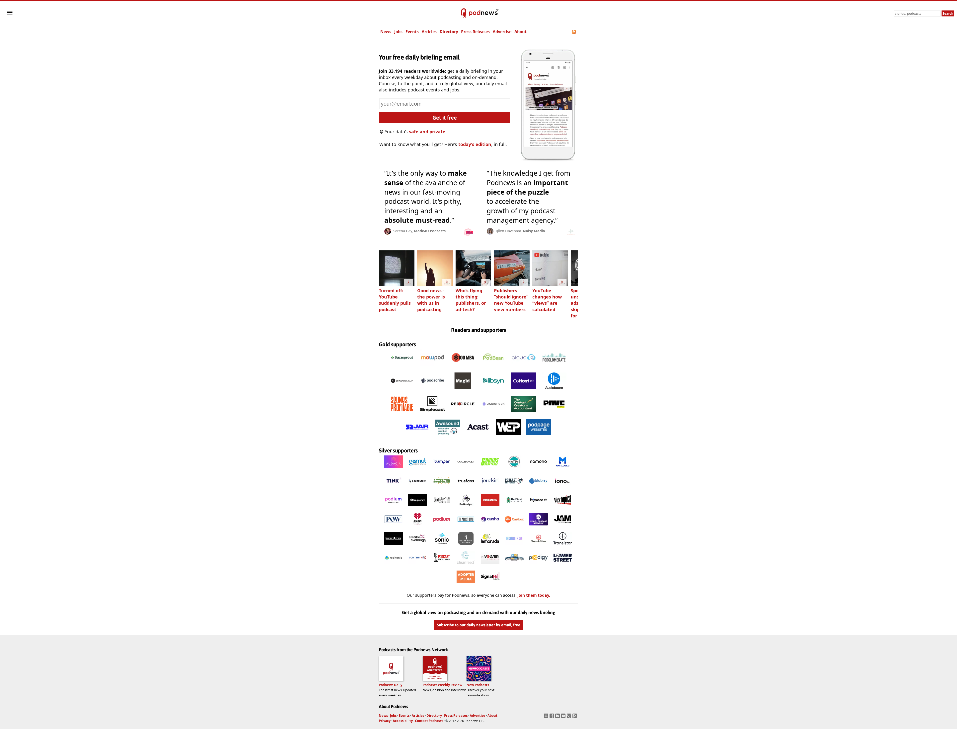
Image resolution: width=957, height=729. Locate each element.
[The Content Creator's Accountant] (523, 413)
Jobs (398, 31)
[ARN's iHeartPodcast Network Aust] (417, 526)
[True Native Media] (514, 469)
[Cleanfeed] (466, 565)
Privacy (385, 721)
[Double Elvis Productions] (393, 546)
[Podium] (393, 507)
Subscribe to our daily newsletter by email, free (478, 625)
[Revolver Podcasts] (490, 565)
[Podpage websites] (539, 436)
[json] (569, 717)
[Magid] (463, 390)
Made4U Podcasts (430, 230)
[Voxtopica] (563, 507)
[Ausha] (490, 526)
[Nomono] (538, 469)
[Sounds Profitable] (402, 413)
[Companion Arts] (490, 507)
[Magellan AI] (563, 469)
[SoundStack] (417, 488)
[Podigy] (538, 565)
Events (412, 31)
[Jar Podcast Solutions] (417, 436)
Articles (429, 31)
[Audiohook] (493, 413)
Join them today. (533, 595)
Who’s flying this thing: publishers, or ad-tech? (471, 300)
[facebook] (552, 717)
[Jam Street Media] (563, 526)
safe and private (427, 132)
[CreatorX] (417, 546)
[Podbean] (493, 367)
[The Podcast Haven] (466, 526)
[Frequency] (417, 507)
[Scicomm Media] (402, 390)
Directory (449, 31)
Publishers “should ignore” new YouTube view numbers (511, 300)
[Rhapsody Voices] (538, 546)
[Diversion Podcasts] (466, 546)
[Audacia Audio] (393, 469)
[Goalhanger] (466, 469)
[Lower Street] (563, 565)
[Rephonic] (393, 565)
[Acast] (478, 436)
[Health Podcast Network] (538, 526)
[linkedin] (558, 717)
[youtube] (564, 717)
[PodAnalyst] (466, 507)
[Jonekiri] (490, 488)
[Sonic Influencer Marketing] (442, 546)
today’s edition (474, 144)
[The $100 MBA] (463, 367)
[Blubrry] (538, 488)
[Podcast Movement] (514, 488)
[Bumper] (442, 469)
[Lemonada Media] (490, 546)
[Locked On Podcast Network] (442, 488)
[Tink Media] (393, 488)
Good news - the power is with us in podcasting (431, 300)
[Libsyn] (493, 390)
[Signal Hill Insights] (490, 584)
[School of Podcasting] (514, 565)
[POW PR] (393, 526)
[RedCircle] (463, 413)
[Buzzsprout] (402, 367)
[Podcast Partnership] (442, 565)
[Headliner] (514, 546)
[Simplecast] (432, 413)
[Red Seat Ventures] (514, 507)
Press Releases (475, 31)
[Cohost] (523, 390)
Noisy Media (534, 230)
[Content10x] (417, 565)
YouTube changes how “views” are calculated (547, 300)
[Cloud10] (523, 367)
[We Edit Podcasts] (508, 436)
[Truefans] (466, 488)
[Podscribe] (432, 390)
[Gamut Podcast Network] (417, 469)
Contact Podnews (429, 721)
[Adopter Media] (466, 584)
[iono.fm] (563, 488)
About (520, 31)
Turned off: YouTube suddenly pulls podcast (395, 300)
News (385, 31)
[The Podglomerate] (554, 367)
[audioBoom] (554, 390)
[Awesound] (447, 436)
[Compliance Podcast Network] (442, 507)
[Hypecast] (538, 507)
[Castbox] (514, 526)
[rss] (575, 717)
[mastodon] (547, 717)
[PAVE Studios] (554, 413)
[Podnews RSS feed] (574, 31)
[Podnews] (464, 13)
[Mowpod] (432, 367)
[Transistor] (563, 546)
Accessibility (403, 721)
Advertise (502, 31)
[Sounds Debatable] (490, 469)
